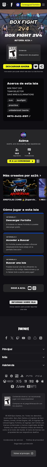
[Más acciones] (38, 161)
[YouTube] (29, 288)
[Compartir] (41, 66)
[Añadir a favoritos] (35, 66)
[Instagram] (34, 288)
